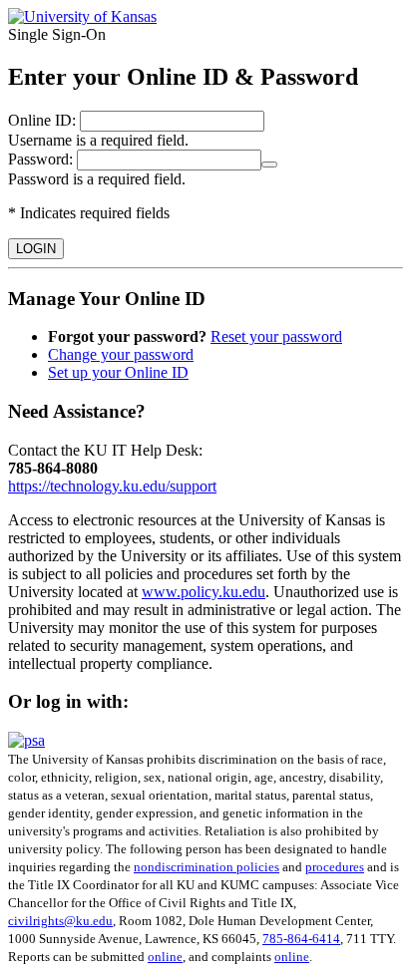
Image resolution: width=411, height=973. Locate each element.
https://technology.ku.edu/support (112, 486)
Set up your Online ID (118, 372)
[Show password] (269, 164)
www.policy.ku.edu (203, 591)
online (165, 956)
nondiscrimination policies (206, 866)
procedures (334, 866)
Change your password (121, 354)
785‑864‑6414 (301, 938)
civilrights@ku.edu (60, 920)
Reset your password (276, 336)
